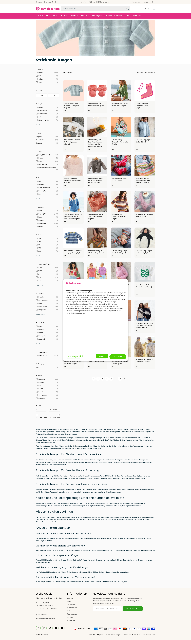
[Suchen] (127, 8)
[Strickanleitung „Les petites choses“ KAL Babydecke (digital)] (144, 165)
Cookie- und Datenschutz (131, 635)
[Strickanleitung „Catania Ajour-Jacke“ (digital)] (121, 90)
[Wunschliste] (145, 8)
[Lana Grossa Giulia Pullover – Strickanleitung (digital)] (73, 165)
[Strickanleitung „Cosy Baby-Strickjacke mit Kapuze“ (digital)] (97, 165)
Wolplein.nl (44, 635)
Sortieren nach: (145, 72)
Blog (153, 2)
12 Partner (95, 302)
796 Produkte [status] (67, 72)
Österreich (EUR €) (83, 629)
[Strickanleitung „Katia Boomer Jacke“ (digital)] (73, 272)
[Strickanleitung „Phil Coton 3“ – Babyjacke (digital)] (73, 90)
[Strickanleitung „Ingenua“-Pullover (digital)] (121, 272)
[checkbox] (47, 73)
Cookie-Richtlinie (88, 306)
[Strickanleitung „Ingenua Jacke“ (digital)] (144, 127)
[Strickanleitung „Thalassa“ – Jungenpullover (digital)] (73, 238)
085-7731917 (42, 615)
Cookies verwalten (149, 635)
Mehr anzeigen (40, 125)
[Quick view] (82, 99)
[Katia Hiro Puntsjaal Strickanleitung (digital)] (97, 238)
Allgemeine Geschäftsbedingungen (109, 635)
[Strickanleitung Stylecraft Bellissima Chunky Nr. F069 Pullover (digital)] (73, 201)
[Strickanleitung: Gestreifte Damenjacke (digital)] (121, 127)
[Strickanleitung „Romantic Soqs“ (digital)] (144, 201)
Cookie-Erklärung (71, 313)
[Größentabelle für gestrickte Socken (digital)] (144, 90)
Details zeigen (73, 357)
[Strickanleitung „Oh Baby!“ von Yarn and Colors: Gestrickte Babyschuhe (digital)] (97, 127)
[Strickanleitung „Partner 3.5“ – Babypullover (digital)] (73, 127)
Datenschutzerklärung (72, 306)
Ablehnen (102, 357)
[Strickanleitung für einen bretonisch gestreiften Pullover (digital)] (144, 310)
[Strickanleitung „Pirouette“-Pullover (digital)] (121, 201)
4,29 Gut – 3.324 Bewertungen (99, 2)
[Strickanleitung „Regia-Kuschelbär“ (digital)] (121, 238)
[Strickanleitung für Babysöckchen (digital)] (97, 90)
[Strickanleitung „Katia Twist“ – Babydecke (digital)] (97, 201)
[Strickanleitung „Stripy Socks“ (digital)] (121, 165)
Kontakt (145, 2)
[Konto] (149, 8)
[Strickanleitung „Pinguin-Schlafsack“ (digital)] (144, 238)
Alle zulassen (117, 357)
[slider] (37, 415)
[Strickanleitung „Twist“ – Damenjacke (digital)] (144, 346)
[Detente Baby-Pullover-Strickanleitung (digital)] (144, 272)
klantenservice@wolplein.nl (46, 618)
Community (136, 2)
